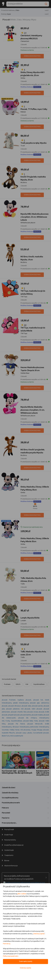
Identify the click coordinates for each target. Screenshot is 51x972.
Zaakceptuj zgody (25, 961)
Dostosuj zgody (38, 934)
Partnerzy (6, 944)
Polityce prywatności (10, 956)
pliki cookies (21, 894)
